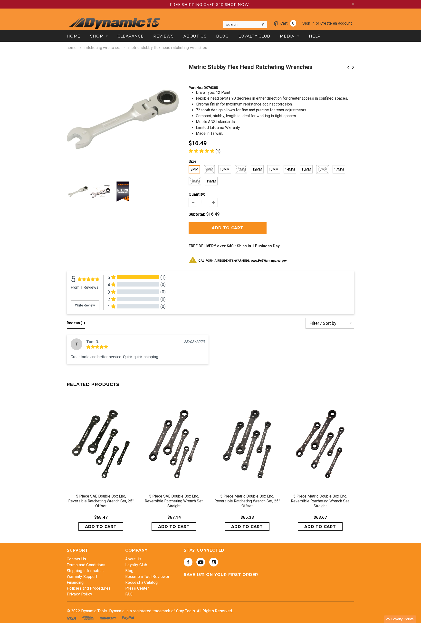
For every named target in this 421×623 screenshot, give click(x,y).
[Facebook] (188, 562)
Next (353, 67)
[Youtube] (200, 562)
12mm (257, 169)
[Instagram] (213, 562)
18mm (195, 181)
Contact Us (76, 559)
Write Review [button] (85, 305)
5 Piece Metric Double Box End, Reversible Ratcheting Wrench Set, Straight (320, 501)
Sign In (308, 23)
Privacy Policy (79, 594)
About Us (133, 559)
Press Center (137, 588)
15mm (306, 169)
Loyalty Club (136, 565)
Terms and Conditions (86, 565)
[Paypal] (128, 618)
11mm (241, 169)
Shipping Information (85, 570)
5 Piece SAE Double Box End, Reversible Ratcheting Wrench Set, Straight (174, 501)
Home (72, 47)
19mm (211, 181)
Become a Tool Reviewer (147, 576)
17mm (339, 169)
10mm (225, 169)
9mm (209, 169)
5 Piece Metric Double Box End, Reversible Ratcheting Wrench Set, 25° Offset (247, 501)
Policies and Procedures (89, 588)
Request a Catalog (141, 582)
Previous (348, 67)
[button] (400, 619)
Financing (75, 582)
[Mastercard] (108, 618)
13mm (273, 169)
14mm (290, 169)
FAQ (129, 594)
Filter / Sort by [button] (323, 323)
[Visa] (72, 618)
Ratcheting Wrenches (102, 47)
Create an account (336, 23)
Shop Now (237, 4)
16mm (322, 169)
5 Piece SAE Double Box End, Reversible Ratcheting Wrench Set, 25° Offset (101, 501)
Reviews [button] (76, 323)
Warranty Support (82, 576)
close (353, 4)
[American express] (88, 618)
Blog (129, 570)
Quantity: (197, 194)
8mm (194, 169)
